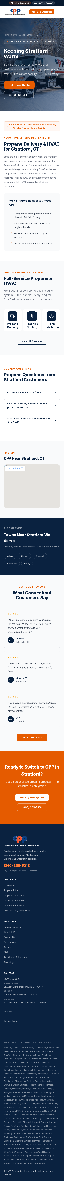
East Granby (34, 1070)
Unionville (46, 1144)
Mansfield (28, 1096)
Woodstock (39, 1163)
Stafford (29, 1137)
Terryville (36, 1141)
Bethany (13, 1051)
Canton (44, 1059)
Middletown (40, 1100)
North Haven (31, 1115)
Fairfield (46, 1077)
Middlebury (17, 1100)
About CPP (9, 932)
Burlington (17, 1059)
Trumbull (40, 556)
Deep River (9, 1070)
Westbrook (9, 1156)
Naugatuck (41, 1103)
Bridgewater (28, 1055)
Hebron (25, 1088)
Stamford (38, 1137)
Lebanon (19, 1092)
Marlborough (47, 1096)
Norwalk (42, 1115)
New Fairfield (22, 1107)
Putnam (16, 1126)
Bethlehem (30, 1051)
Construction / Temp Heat (17, 910)
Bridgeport (12, 563)
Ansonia (16, 1047)
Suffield (27, 1141)
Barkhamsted (40, 1047)
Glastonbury (20, 1081)
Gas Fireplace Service (15, 900)
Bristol (38, 1055)
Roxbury (53, 1126)
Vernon (55, 1144)
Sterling (47, 1137)
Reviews (8, 947)
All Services (10, 885)
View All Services (32, 341)
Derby (27, 563)
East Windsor (53, 1074)
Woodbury (28, 1163)
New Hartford (35, 1107)
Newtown (39, 1111)
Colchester (24, 1062)
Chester (7, 1062)
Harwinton (16, 1088)
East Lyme (41, 1074)
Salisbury (14, 1129)
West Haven (43, 1152)
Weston (18, 1156)
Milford (10, 556)
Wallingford (19, 1148)
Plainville (8, 1122)
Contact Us (9, 937)
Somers (16, 1133)
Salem (6, 1129)
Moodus (25, 1103)
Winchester (15, 1159)
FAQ (6, 952)
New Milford (17, 1111)
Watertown (19, 1152)
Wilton (6, 1159)
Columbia (8, 1066)
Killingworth (9, 1092)
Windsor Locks (46, 1159)
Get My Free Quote (32, 797)
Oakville (7, 1118)
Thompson (9, 1144)
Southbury (8, 1137)
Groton (16, 1085)
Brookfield (47, 1055)
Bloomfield (41, 1051)
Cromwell (35, 1066)
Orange (38, 1118)
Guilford (23, 1085)
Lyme (51, 1092)
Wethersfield (38, 1156)
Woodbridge (17, 1163)
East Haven (31, 1074)
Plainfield (54, 1118)
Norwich (50, 1115)
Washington (38, 1148)
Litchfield (44, 1092)
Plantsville (17, 1122)
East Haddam (47, 1070)
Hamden (41, 1085)
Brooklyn (8, 1059)
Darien (52, 1066)
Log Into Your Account (43, 3)
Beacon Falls (53, 1047)
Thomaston (46, 1141)
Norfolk (47, 1111)
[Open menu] (61, 12)
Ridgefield (34, 1126)
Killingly (50, 1088)
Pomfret (36, 1122)
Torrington (27, 1144)
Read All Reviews (32, 737)
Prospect (8, 1126)
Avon (31, 1047)
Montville (16, 1103)
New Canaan (9, 1107)
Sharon (32, 1129)
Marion (37, 1096)
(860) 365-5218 (18, 95)
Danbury (44, 1066)
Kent (43, 1088)
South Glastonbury (29, 1133)
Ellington (23, 1077)
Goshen (30, 1081)
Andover (7, 1047)
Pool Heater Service (14, 905)
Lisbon (36, 1092)
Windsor (35, 1159)
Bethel (21, 1051)
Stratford (19, 1141)
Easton (15, 1077)
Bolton (50, 1051)
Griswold (8, 1085)
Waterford (8, 1152)
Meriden (7, 1100)
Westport (27, 1156)
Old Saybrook (28, 1118)
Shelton (24, 556)
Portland (44, 1122)
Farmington (9, 1081)
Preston (53, 1122)
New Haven (47, 1107)
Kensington (35, 1088)
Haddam (32, 1085)
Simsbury (8, 1133)
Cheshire (53, 1059)
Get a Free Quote (19, 85)
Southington (19, 1137)
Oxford (46, 1118)
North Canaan (19, 1115)
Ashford (24, 1047)
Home (6, 35)
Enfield (31, 1077)
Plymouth (27, 1122)
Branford (8, 1055)
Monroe (7, 1103)
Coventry (26, 1066)
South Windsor (45, 1133)
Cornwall (17, 1066)
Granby (38, 1081)
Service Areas (18, 35)
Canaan (26, 1059)
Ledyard (28, 1092)
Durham (24, 1070)
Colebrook (35, 1062)
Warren (28, 1148)
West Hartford (31, 1152)
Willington (49, 1156)
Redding (25, 1126)
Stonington (9, 1141)
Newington (29, 1111)
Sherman (48, 1129)
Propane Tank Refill (14, 895)
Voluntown (8, 1148)
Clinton (15, 1062)
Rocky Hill (44, 1126)
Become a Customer (41, 12)
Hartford (49, 1085)
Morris (32, 1103)
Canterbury (36, 1059)
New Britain (52, 1103)
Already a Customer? (20, 3)
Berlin (6, 1051)
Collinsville (46, 1062)
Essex (38, 1077)
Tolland (18, 1144)
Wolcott (7, 1163)
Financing (9, 962)
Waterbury (49, 1148)
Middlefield (28, 1100)
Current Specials (12, 927)
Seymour (24, 1129)
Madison (8, 1096)
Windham (26, 1159)
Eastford (7, 1077)
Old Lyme (16, 1118)
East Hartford (19, 1074)
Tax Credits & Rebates (15, 957)
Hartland (7, 1088)
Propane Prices (12, 890)
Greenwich (47, 1081)
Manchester (18, 1096)
